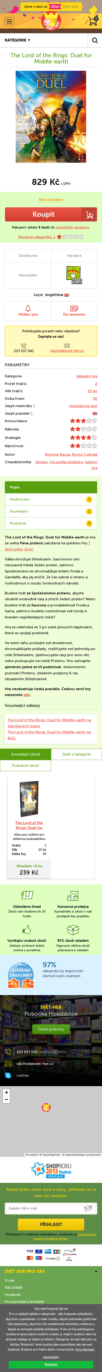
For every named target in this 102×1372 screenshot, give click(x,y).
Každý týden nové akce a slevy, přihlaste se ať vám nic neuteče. (51, 1192)
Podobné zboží (25, 765)
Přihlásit (51, 1224)
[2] (83, 430)
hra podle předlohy (66, 462)
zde (26, 694)
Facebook (13, 1295)
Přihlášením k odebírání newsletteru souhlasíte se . (51, 1236)
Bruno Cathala (84, 454)
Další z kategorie (76, 754)
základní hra (86, 376)
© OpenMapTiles (50, 1154)
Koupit (43, 214)
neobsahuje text (83, 406)
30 (95, 398)
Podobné (50, 523)
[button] (46, 1107)
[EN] (95, 413)
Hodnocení (50, 499)
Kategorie (15, 40)
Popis (14, 487)
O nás (9, 1280)
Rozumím (51, 1364)
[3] (83, 422)
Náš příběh (14, 1287)
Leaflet (32, 1154)
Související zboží (25, 754)
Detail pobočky (51, 1029)
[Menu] (9, 21)
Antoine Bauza (57, 454)
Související (50, 511)
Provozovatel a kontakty (24, 1302)
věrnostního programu (72, 227)
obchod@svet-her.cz (67, 351)
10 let (92, 391)
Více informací (84, 1349)
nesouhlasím (51, 1357)
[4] (83, 438)
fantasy (41, 462)
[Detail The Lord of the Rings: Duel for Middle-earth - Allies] (29, 798)
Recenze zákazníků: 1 (37, 237)
